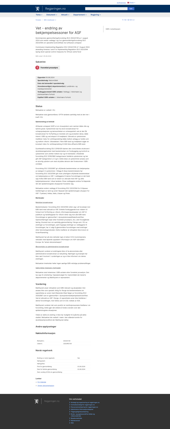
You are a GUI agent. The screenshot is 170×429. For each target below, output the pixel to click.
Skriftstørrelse (121, 3)
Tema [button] (38, 15)
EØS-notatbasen (113, 29)
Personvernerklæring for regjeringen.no (84, 407)
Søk (131, 9)
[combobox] (106, 8)
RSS (72, 423)
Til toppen (64, 391)
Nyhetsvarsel (75, 420)
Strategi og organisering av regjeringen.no (85, 402)
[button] (50, 20)
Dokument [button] (51, 15)
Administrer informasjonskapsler (82, 409)
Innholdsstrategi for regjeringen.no (83, 405)
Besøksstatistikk (76, 418)
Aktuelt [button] (64, 15)
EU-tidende (42, 382)
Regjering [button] (95, 15)
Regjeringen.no (55, 8)
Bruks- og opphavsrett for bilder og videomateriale (83, 415)
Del (125, 20)
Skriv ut (131, 20)
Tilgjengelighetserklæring (79, 411)
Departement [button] (79, 15)
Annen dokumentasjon (46, 386)
